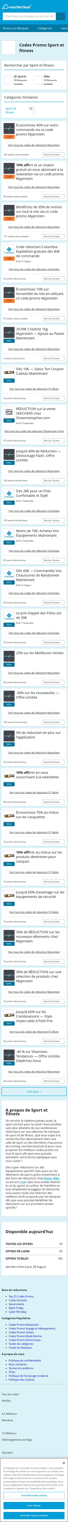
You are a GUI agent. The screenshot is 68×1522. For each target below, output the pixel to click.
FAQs (12, 1372)
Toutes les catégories (21, 1343)
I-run (23, 1182)
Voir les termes (52, 154)
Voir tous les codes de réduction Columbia (34, 269)
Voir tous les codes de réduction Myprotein (34, 145)
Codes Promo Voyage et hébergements (32, 1328)
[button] (17, 28)
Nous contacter (18, 1364)
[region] (34, 1490)
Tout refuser (34, 1505)
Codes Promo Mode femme (25, 1336)
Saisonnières (16, 1304)
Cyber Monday (17, 1311)
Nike (56, 1178)
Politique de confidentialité (25, 1360)
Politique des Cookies (21, 1379)
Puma (48, 1178)
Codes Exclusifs (18, 1300)
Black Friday (16, 1308)
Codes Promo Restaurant (24, 1324)
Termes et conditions (21, 1368)
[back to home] (17, 7)
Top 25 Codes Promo (21, 1296)
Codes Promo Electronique (25, 1340)
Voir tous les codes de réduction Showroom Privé (34, 431)
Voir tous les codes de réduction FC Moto (34, 389)
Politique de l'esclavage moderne (28, 1375)
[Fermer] (64, 1463)
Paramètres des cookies (34, 1495)
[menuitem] (17, 28)
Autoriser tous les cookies (34, 1515)
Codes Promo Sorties (21, 1332)
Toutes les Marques (20, 1347)
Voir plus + (34, 1091)
